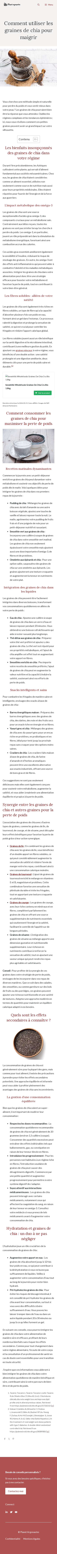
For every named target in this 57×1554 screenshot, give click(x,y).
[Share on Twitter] (9, 1439)
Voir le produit (44, 393)
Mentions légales (31, 1538)
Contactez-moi (15, 1491)
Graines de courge (19, 902)
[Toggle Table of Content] (34, 139)
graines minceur (24, 350)
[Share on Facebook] (5, 1439)
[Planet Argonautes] (12, 4)
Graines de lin (17, 846)
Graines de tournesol (20, 874)
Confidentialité (12, 1538)
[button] (38, 4)
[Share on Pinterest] (13, 1439)
